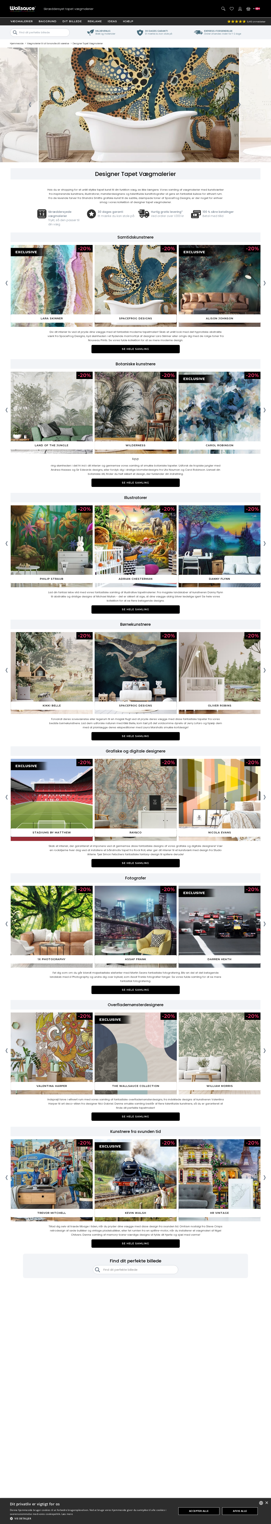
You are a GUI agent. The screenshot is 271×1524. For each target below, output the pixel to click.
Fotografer (135, 878)
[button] (91, 1518)
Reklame (95, 21)
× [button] (266, 1502)
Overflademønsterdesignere (135, 1005)
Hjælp (128, 21)
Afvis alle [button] (240, 1511)
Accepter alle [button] (199, 1511)
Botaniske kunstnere (136, 364)
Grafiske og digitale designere (135, 751)
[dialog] (135, 1511)
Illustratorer (135, 497)
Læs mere (67, 1514)
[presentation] (29, 106)
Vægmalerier (22, 21)
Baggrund (48, 21)
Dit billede (72, 21)
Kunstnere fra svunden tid (135, 1131)
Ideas (112, 21)
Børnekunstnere (135, 624)
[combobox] (261, 1503)
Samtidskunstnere (135, 237)
